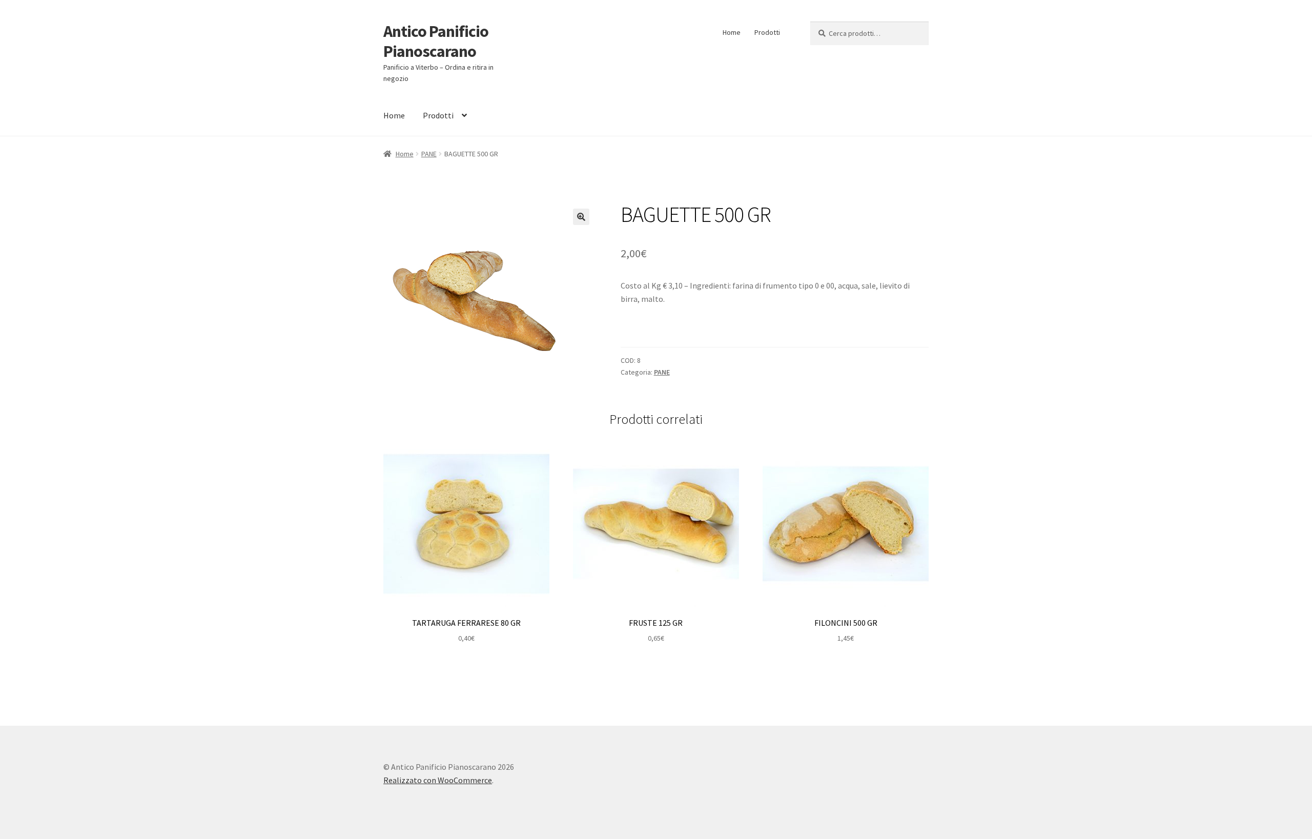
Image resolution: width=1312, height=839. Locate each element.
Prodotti (767, 32)
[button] (581, 217)
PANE (429, 153)
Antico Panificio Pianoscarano (435, 41)
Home (732, 32)
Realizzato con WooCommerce (437, 780)
